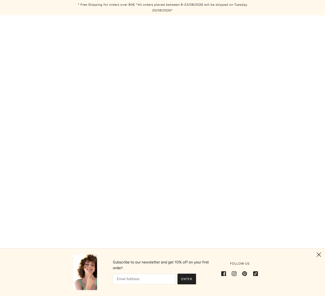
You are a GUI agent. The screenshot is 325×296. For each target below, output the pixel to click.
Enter (186, 279)
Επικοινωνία (157, 244)
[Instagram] (234, 273)
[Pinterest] (244, 273)
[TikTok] (254, 273)
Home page (150, 88)
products (202, 88)
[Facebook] (225, 273)
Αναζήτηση (156, 233)
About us (154, 238)
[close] (318, 254)
